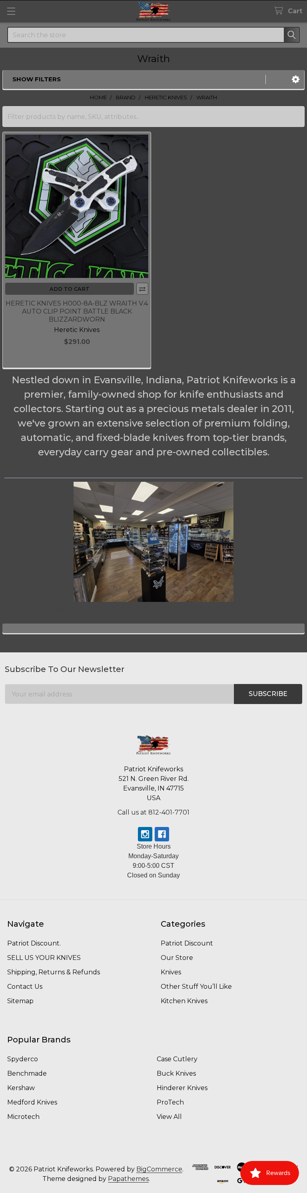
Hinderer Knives (182, 1088)
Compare (142, 289)
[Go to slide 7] (105, 609)
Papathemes (128, 1179)
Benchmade (27, 1073)
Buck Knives (176, 1073)
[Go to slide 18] (193, 609)
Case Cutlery (177, 1059)
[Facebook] (162, 834)
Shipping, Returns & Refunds (53, 972)
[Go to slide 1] (57, 609)
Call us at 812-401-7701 (153, 812)
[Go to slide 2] (65, 609)
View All (169, 1117)
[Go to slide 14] (161, 609)
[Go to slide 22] (225, 609)
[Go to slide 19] (201, 609)
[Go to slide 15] (169, 609)
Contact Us (24, 986)
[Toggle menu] (11, 11)
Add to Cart (70, 289)
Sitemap (20, 1001)
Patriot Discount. (34, 943)
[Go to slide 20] (209, 609)
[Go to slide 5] (89, 609)
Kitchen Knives (184, 1001)
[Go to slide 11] (137, 609)
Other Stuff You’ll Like (196, 986)
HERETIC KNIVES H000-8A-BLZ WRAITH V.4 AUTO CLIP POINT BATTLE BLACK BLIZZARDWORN (77, 311)
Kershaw (21, 1088)
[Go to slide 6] (97, 609)
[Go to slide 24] (241, 609)
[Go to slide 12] (145, 609)
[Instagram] (145, 834)
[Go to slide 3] (73, 609)
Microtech (23, 1117)
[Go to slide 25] (249, 609)
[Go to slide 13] (153, 609)
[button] (295, 79)
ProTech (170, 1102)
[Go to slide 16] (177, 609)
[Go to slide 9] (121, 609)
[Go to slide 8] (113, 609)
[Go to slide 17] (185, 609)
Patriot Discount (187, 943)
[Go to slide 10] (129, 609)
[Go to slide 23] (233, 609)
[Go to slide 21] (217, 609)
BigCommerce (159, 1169)
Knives (171, 972)
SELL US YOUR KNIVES (44, 958)
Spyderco (22, 1059)
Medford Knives (32, 1102)
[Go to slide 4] (81, 609)
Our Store (177, 958)
